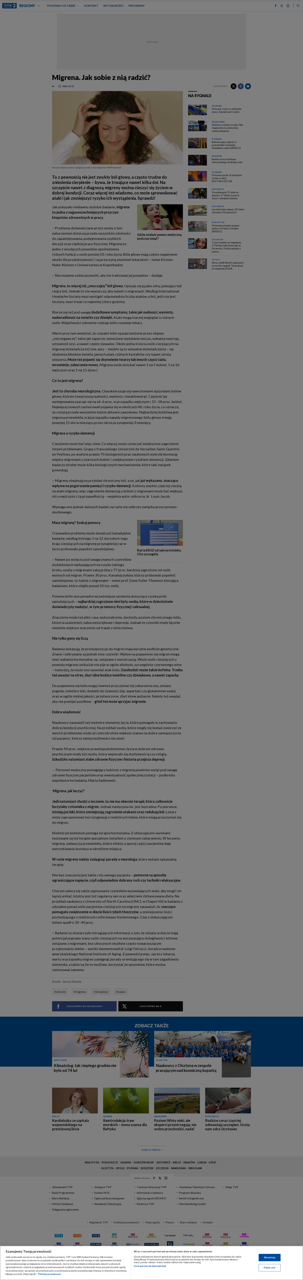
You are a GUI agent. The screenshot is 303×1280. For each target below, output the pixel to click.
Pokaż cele (269, 1267)
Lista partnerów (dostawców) (150, 1266)
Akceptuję (269, 1257)
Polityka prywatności (49, 1274)
